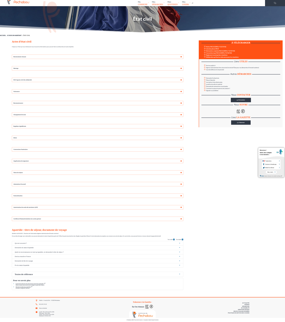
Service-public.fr (211, 65)
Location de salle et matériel (214, 84)
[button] (97, 243)
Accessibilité (245, 308)
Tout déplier (179, 239)
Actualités (245, 303)
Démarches (245, 306)
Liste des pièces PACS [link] (212, 49)
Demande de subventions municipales (217, 86)
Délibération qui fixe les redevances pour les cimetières (222, 57)
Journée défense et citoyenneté (215, 69)
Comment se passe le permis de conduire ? (218, 88)
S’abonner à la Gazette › (142, 302)
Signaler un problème (212, 90)
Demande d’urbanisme (212, 78)
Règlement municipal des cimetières (216, 55)
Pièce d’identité (210, 80)
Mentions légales (243, 309)
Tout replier (170, 239)
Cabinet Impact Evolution (153, 319)
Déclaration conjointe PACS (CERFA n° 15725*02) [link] (220, 51)
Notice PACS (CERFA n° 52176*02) (216, 47)
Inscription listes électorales (214, 82)
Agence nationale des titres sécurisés (216, 67)
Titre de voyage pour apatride (23, 287)
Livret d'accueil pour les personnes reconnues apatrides (30, 283)
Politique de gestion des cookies (238, 313)
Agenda (246, 304)
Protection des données (241, 311)
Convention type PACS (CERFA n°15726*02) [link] (219, 53)
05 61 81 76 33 (43, 304)
